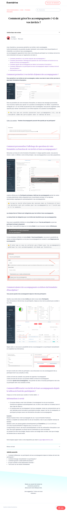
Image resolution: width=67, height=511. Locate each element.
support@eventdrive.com (46, 440)
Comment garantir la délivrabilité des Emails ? (21, 460)
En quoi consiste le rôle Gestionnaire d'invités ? (21, 462)
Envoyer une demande (53, 3)
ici (38, 395)
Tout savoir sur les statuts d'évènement (19, 464)
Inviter (21, 10)
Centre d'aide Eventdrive (13, 10)
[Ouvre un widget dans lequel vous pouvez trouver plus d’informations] (60, 508)
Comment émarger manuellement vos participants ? (22, 459)
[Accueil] (12, 3)
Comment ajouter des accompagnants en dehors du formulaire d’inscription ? (31, 64)
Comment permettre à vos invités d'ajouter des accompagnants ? (28, 58)
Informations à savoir (16, 70)
